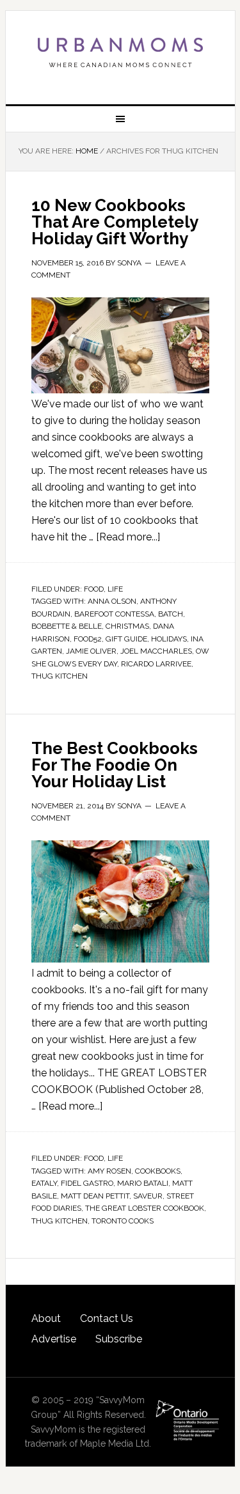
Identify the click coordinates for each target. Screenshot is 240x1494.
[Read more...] (128, 537)
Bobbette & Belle (66, 626)
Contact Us (106, 1318)
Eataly (44, 1183)
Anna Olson (112, 601)
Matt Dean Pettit (95, 1195)
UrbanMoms (120, 52)
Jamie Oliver (91, 651)
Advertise (53, 1339)
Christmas (127, 626)
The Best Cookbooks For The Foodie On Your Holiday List (114, 765)
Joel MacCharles (156, 651)
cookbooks (157, 1171)
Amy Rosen (109, 1171)
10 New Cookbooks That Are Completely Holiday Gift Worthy (114, 222)
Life (115, 589)
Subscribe (118, 1339)
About (46, 1318)
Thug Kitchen (59, 676)
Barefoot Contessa (114, 613)
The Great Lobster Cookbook (144, 1208)
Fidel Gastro (87, 1183)
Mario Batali (142, 1183)
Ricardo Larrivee (156, 663)
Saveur (148, 1195)
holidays (169, 638)
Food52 (88, 638)
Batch (170, 613)
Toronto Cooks (123, 1220)
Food (94, 589)
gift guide (126, 638)
